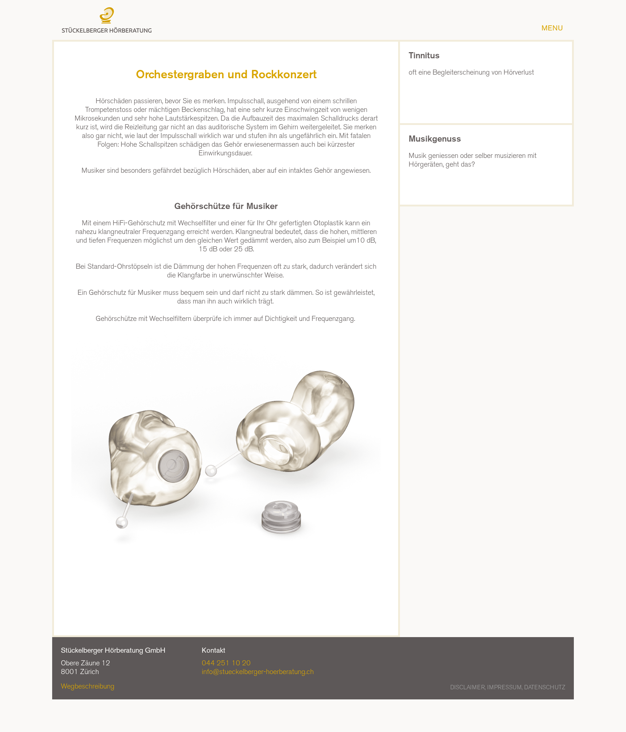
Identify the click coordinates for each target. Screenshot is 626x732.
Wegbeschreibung (87, 686)
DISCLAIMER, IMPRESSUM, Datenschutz (507, 687)
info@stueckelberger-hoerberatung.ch (258, 672)
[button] (554, 28)
